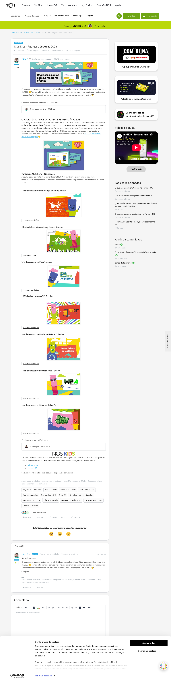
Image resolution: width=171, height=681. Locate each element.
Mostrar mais (136, 169)
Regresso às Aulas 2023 (71, 500)
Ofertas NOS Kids (30, 506)
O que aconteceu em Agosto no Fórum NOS (134, 188)
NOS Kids (35, 33)
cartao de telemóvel (123, 263)
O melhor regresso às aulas (81, 495)
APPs (26, 33)
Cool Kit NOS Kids (86, 490)
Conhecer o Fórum (123, 191)
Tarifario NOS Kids (68, 490)
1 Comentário (121, 248)
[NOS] (10, 5)
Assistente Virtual (61, 16)
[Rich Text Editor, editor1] (60, 623)
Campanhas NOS (48, 495)
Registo (90, 16)
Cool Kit (62, 495)
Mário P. (25, 59)
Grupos (47, 16)
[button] (131, 16)
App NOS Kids (51, 490)
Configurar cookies (147, 651)
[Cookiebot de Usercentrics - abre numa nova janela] (17, 676)
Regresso (27, 490)
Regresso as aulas (30, 495)
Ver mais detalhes (43, 676)
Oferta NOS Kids (51, 500)
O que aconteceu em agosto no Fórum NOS (133, 196)
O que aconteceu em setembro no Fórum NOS (135, 214)
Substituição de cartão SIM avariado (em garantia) (135, 252)
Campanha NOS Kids (93, 500)
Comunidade (16, 33)
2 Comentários (121, 258)
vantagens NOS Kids (31, 500)
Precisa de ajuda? (168, 341)
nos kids (37, 490)
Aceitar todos (148, 643)
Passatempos (77, 16)
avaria (117, 245)
